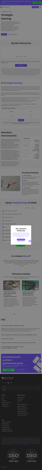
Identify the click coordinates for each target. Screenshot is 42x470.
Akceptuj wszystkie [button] (21, 239)
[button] (21, 241)
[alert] (21, 235)
